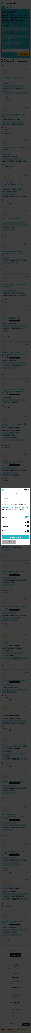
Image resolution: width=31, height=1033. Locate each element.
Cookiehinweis (22, 507)
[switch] (27, 522)
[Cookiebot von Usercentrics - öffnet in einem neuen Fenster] (23, 490)
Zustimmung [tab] (6, 493)
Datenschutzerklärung (7, 507)
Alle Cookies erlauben (15, 537)
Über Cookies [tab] (25, 493)
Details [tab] (15, 493)
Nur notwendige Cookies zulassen (9, 542)
